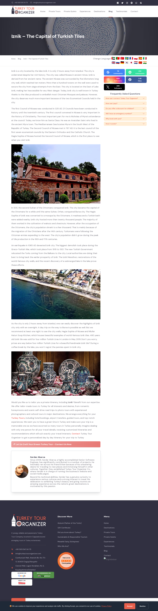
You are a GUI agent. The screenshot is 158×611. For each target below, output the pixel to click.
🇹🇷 (122, 58)
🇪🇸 (140, 58)
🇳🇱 (136, 63)
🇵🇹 (118, 58)
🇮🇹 (145, 58)
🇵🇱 (136, 58)
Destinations (99, 11)
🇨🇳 (140, 63)
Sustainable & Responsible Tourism (72, 537)
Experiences (85, 11)
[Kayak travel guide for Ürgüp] (79, 560)
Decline (143, 606)
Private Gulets (70, 11)
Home (42, 11)
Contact (134, 11)
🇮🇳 (145, 63)
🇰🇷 (127, 63)
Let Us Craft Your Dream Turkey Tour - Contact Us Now (43, 444)
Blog (111, 11)
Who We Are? (63, 546)
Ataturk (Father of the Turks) (70, 523)
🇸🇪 (127, 58)
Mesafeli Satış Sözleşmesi (68, 541)
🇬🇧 (113, 63)
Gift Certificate (64, 528)
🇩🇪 (122, 63)
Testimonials (121, 11)
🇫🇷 (131, 58)
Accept (130, 606)
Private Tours (54, 11)
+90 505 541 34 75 (21, 3)
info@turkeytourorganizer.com (44, 3)
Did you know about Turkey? (69, 532)
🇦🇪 (113, 58)
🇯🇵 (131, 63)
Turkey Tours (18, 418)
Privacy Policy (106, 606)
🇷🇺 (118, 63)
